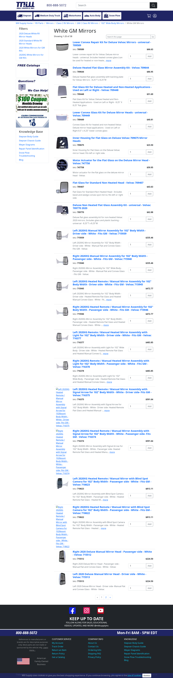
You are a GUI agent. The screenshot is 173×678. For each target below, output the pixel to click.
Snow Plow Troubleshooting (137, 657)
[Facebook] (73, 610)
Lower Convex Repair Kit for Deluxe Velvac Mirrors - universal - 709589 (112, 43)
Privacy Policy (94, 657)
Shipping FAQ (94, 653)
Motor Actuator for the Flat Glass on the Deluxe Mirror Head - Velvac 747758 (111, 162)
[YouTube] (100, 610)
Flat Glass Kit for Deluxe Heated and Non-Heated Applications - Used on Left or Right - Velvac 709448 (112, 88)
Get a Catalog (58, 657)
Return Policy (58, 653)
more (108, 60)
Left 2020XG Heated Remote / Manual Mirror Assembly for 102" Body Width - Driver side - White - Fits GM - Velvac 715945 (112, 283)
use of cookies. (135, 675)
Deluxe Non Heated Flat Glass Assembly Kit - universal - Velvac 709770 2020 (112, 206)
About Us (92, 643)
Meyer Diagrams (132, 650)
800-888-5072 (56, 5)
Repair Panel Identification (136, 653)
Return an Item (59, 650)
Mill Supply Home (24, 23)
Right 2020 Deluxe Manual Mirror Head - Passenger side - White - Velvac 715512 (112, 553)
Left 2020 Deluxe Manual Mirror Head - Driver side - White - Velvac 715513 (109, 575)
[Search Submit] (153, 5)
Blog (126, 660)
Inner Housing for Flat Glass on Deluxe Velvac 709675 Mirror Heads (110, 139)
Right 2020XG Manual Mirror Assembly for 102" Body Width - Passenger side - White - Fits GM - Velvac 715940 (110, 257)
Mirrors (50, 23)
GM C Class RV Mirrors (87, 23)
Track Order (57, 646)
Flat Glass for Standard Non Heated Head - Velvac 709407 (108, 182)
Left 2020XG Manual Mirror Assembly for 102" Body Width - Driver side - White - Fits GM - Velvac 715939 (109, 232)
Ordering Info (94, 650)
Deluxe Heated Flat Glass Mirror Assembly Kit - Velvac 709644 (111, 67)
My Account (57, 643)
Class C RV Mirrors (65, 23)
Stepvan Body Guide (133, 643)
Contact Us (93, 646)
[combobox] (113, 5)
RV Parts (39, 23)
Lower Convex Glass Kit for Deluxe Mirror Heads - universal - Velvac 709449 (110, 114)
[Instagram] (87, 610)
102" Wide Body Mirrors (112, 23)
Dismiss (146, 675)
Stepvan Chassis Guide (135, 646)
